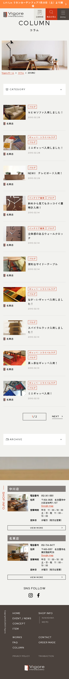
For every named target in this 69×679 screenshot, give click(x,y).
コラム (21, 72)
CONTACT (45, 637)
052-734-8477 (48, 545)
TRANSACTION (46, 656)
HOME (16, 613)
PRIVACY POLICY (21, 656)
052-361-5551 (47, 495)
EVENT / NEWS (22, 618)
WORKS (17, 637)
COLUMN (18, 647)
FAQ (15, 642)
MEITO (45, 622)
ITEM (16, 628)
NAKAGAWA (48, 618)
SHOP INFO (46, 613)
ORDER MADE (47, 642)
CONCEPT (19, 623)
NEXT (55, 416)
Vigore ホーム (8, 72)
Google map (47, 505)
